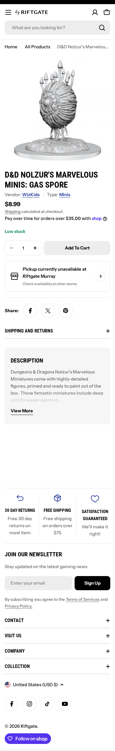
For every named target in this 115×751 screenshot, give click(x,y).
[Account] (94, 12)
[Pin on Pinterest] (66, 311)
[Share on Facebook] (30, 311)
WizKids (31, 194)
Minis (64, 194)
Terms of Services (83, 599)
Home (11, 46)
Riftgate (29, 726)
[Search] (102, 27)
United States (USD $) (35, 684)
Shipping (13, 211)
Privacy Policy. (18, 606)
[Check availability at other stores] (100, 276)
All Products (37, 46)
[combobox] (57, 28)
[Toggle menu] (8, 12)
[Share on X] (48, 311)
